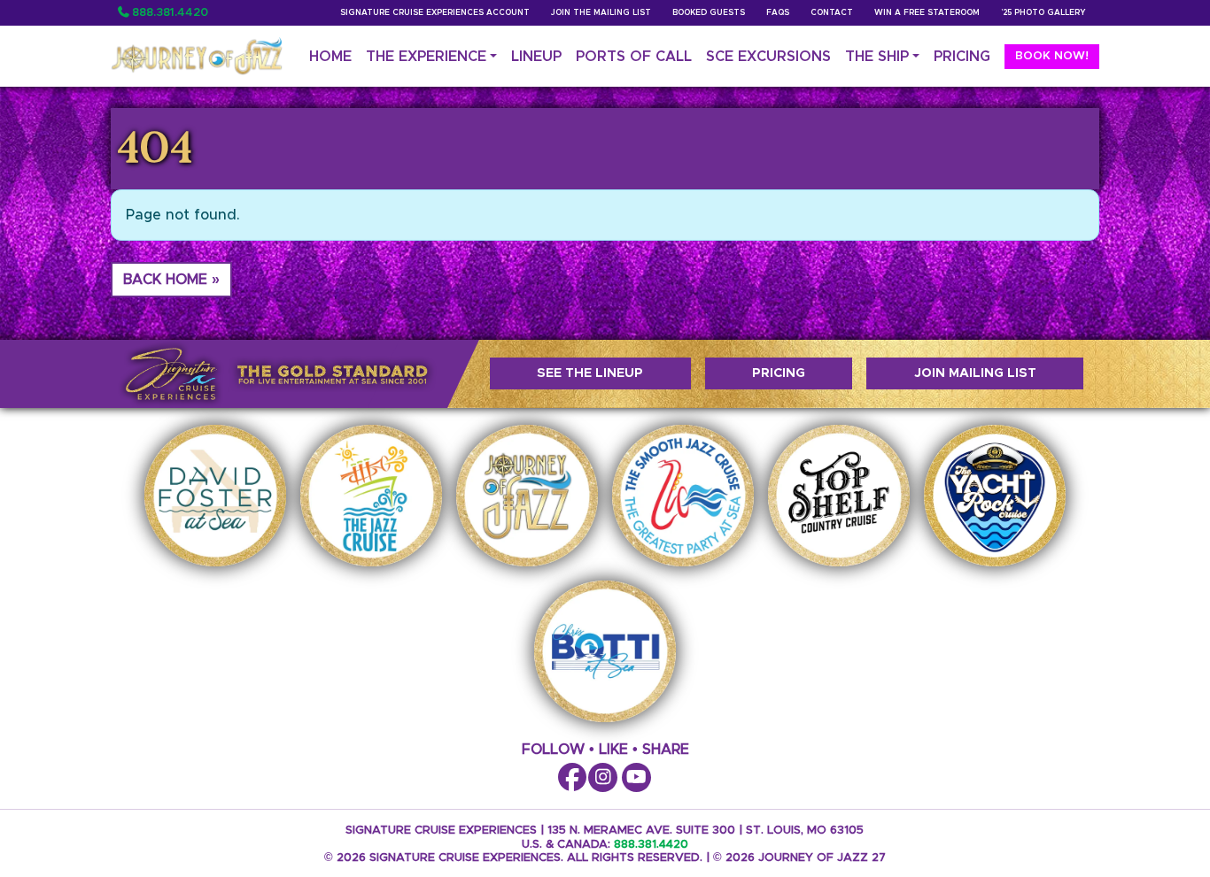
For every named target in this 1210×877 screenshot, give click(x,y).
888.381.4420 (170, 13)
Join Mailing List (975, 373)
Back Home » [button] (171, 280)
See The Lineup (590, 373)
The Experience (426, 57)
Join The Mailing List (601, 13)
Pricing (962, 57)
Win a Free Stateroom (927, 13)
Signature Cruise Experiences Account (435, 13)
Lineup (536, 57)
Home (330, 57)
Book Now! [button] (1052, 56)
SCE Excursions (768, 57)
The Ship (877, 57)
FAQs (777, 13)
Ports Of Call (634, 57)
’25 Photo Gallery (1043, 13)
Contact (832, 13)
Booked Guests (708, 13)
